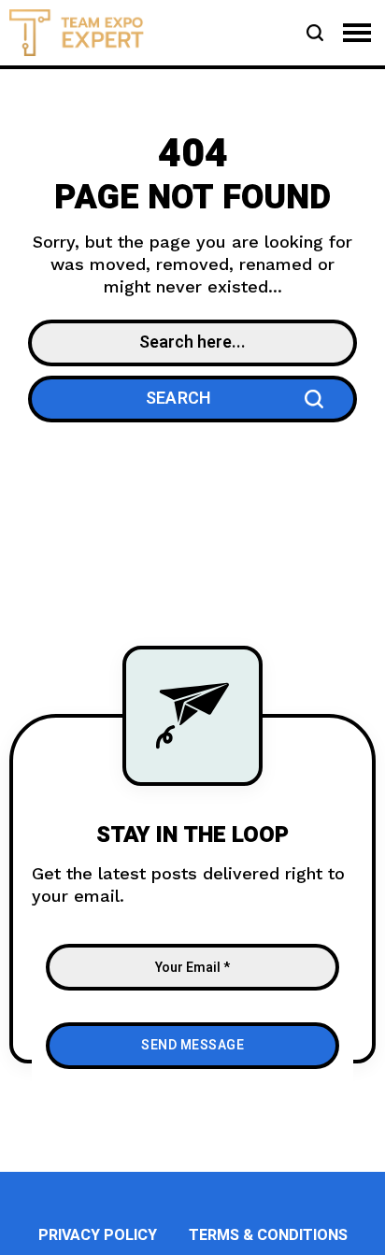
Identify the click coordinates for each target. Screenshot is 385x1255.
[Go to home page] (76, 31)
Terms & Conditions (268, 1235)
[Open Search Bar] (315, 32)
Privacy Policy (97, 1235)
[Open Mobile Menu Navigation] (357, 32)
